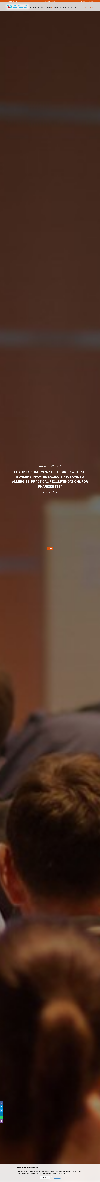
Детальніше (56, 1178)
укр (85, 7)
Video (50, 548)
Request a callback (49, 1)
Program (50, 486)
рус (88, 7)
